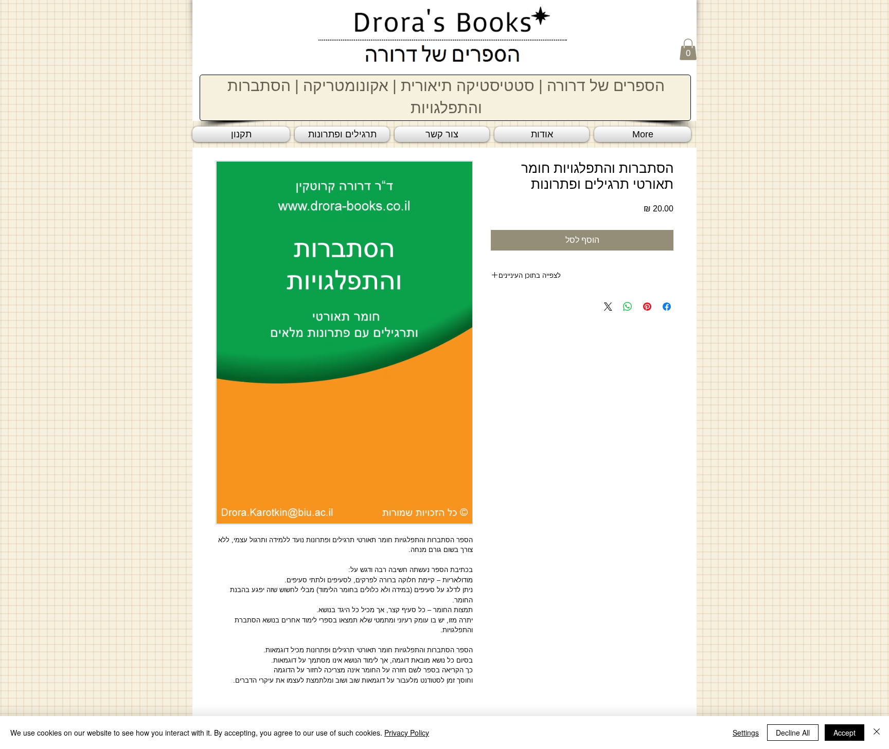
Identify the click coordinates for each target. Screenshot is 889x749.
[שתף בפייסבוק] (667, 306)
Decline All (793, 732)
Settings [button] (746, 732)
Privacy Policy (406, 732)
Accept (844, 732)
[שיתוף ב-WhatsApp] (627, 306)
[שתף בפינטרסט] (647, 306)
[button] (688, 49)
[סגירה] (876, 732)
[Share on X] (608, 306)
